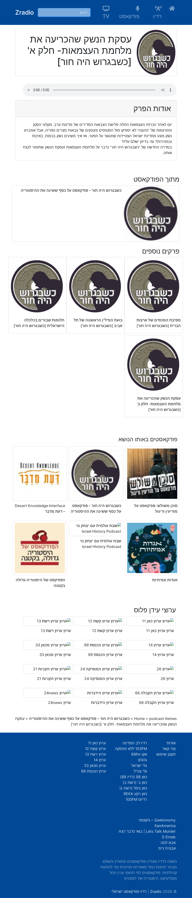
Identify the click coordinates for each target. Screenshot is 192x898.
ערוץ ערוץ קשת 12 (107, 630)
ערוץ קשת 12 (95, 748)
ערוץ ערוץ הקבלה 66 (156, 702)
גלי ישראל (139, 765)
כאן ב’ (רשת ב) (135, 782)
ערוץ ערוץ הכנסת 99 (105, 654)
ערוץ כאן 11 (97, 743)
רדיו (157, 16)
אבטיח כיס (167, 848)
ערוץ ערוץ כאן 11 (160, 630)
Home (139, 718)
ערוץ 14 (100, 759)
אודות (171, 743)
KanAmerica (165, 825)
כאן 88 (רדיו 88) (133, 776)
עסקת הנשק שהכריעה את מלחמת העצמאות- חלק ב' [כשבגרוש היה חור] (159, 404)
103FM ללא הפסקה (131, 748)
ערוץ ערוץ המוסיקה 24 (103, 678)
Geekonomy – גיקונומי (157, 820)
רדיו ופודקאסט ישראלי (129, 891)
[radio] (95, 338)
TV (106, 16)
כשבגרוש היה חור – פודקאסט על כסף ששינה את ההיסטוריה (71, 190)
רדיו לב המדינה (135, 743)
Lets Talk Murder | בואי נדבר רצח (147, 831)
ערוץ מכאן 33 (95, 765)
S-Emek (169, 837)
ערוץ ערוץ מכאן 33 (55, 654)
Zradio (24, 12)
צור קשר (169, 748)
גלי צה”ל (140, 771)
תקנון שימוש (166, 754)
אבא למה (168, 842)
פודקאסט (129, 16)
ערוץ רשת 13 (95, 754)
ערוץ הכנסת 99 (93, 771)
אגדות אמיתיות (164, 580)
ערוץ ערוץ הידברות (106, 702)
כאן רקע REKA (135, 793)
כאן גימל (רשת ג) (133, 788)
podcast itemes (163, 718)
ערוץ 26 (167, 678)
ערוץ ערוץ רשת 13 (56, 630)
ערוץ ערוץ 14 (163, 654)
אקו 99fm (139, 754)
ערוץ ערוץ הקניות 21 (54, 678)
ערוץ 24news (59, 702)
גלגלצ (142, 759)
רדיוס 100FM (136, 799)
